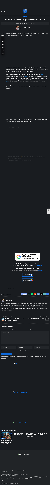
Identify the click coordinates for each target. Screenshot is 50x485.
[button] (2, 11)
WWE (42, 74)
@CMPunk (18, 156)
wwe (17, 288)
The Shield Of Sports (21, 470)
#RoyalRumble (30, 156)
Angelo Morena (27, 27)
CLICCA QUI (40, 270)
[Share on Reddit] (2, 44)
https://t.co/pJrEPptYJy (39, 156)
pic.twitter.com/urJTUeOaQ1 (14, 158)
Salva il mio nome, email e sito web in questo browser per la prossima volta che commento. (20, 350)
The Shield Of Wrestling (6, 477)
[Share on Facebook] (20, 23)
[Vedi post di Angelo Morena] (17, 28)
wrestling (26, 76)
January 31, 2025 (28, 160)
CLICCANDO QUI (38, 265)
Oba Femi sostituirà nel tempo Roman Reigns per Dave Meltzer (6, 442)
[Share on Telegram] (2, 47)
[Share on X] (22, 23)
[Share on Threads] (41, 294)
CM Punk (13, 288)
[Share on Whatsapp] (2, 41)
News (25, 16)
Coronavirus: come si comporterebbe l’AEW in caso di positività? (31, 434)
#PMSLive (24, 156)
